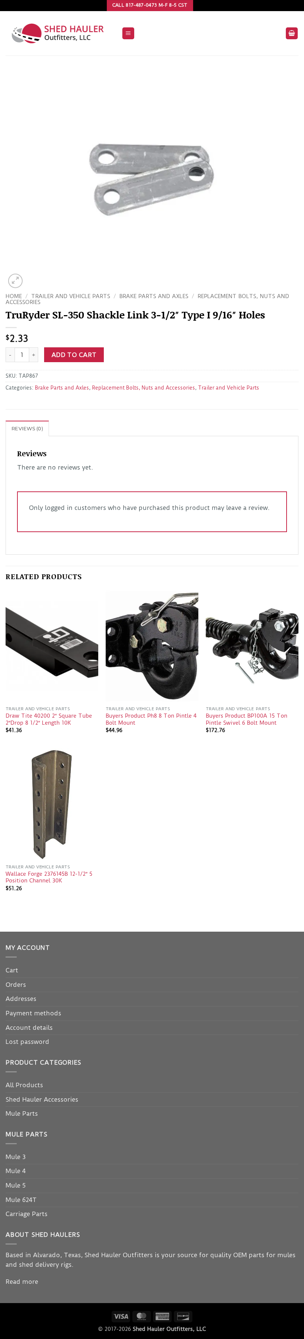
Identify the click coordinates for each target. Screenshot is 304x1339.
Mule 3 (16, 1157)
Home (14, 296)
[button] (128, 33)
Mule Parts (22, 1113)
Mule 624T (21, 1199)
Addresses (21, 998)
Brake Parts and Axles (153, 296)
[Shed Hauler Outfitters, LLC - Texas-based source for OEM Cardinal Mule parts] (61, 33)
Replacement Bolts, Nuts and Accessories (143, 388)
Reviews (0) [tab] (27, 428)
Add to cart (74, 354)
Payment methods (33, 1013)
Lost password (27, 1041)
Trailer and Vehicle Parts (70, 296)
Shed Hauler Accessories (42, 1099)
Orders (16, 984)
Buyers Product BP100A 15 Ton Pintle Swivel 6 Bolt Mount (246, 719)
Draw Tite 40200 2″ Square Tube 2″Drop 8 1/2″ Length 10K (49, 719)
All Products (24, 1085)
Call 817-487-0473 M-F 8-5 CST (150, 5)
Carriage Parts (26, 1214)
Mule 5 (16, 1185)
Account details (29, 1027)
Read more (22, 1281)
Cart (12, 970)
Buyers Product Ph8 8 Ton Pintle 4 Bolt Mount (151, 719)
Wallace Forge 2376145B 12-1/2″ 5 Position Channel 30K (49, 877)
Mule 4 (16, 1171)
